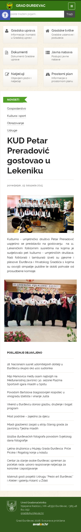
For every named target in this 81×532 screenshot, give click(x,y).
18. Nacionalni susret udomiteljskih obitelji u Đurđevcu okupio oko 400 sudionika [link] (35, 366)
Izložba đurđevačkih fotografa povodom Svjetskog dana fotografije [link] (39, 438)
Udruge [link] (12, 130)
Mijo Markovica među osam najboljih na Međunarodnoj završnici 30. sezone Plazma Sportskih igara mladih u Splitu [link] (34, 380)
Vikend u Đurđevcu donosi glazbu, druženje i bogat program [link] (39, 406)
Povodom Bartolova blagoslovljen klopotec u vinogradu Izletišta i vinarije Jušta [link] (35, 394)
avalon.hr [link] (40, 524)
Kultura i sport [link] (16, 116)
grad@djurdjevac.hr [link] (32, 513)
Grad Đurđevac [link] (26, 6)
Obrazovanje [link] (15, 123)
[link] (5, 15)
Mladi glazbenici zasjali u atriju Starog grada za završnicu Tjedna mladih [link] (37, 426)
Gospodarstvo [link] (16, 108)
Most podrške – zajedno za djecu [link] (28, 416)
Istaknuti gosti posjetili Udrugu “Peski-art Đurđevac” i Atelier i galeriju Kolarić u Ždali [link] (40, 478)
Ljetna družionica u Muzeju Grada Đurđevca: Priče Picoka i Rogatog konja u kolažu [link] (39, 450)
